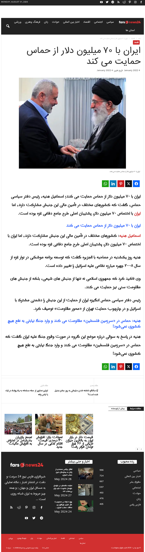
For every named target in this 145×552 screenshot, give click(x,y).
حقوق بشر (135, 482)
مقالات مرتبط (135, 408)
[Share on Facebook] (136, 183)
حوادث (55, 22)
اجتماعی (98, 22)
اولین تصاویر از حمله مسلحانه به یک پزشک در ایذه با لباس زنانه (26, 393)
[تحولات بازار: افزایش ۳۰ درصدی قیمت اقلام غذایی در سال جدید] (48, 424)
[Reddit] (124, 2)
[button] (5, 26)
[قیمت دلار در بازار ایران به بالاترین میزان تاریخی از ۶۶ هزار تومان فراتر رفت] (79, 424)
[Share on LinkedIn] (113, 183)
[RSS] (118, 2)
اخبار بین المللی (71, 22)
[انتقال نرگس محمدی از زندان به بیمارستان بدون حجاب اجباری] (85, 473)
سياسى (110, 22)
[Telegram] (112, 2)
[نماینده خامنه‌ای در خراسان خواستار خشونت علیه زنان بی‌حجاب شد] (85, 489)
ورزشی (17, 22)
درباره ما (8, 548)
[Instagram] (135, 2)
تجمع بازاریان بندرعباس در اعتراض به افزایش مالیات (19, 440)
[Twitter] (107, 2)
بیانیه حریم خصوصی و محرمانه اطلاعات (25, 548)
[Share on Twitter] (128, 183)
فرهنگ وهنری (32, 22)
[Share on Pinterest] (120, 183)
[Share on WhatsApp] (105, 183)
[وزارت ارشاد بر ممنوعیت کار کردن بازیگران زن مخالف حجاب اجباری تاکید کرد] (85, 506)
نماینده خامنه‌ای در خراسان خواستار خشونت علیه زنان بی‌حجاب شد (63, 488)
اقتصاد (86, 22)
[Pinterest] (129, 2)
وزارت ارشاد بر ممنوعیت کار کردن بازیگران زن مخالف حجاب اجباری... (63, 504)
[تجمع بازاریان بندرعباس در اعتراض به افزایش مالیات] (18, 424)
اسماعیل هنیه (130, 236)
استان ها (130, 30)
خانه (139, 38)
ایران (137, 213)
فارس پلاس (135, 504)
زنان (46, 22)
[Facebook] (141, 2)
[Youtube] (101, 2)
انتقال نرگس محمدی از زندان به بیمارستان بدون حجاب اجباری (64, 472)
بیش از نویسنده (117, 408)
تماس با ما (45, 548)
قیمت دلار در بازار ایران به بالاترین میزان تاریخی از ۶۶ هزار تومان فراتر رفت (79, 442)
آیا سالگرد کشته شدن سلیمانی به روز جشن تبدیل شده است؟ (76, 393)
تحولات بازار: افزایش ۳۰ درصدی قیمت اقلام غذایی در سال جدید (49, 442)
